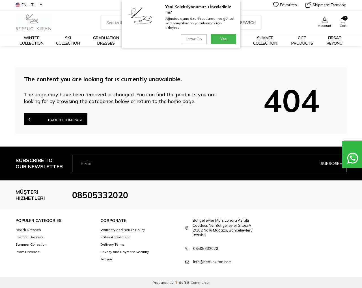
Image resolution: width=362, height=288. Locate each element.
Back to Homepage (65, 120)
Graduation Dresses (106, 40)
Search (248, 22)
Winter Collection (32, 40)
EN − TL (28, 4)
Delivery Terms (112, 244)
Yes (223, 39)
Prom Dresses (27, 252)
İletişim (106, 259)
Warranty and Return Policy (122, 230)
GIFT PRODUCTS (302, 40)
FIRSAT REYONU (334, 40)
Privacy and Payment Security (124, 252)
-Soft (181, 282)
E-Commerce (198, 282)
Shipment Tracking (329, 4)
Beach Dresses (28, 230)
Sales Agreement (115, 237)
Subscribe (331, 163)
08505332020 (100, 195)
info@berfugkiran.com (212, 261)
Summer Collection (265, 40)
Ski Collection (68, 40)
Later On (194, 39)
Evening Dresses (30, 237)
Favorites (288, 4)
